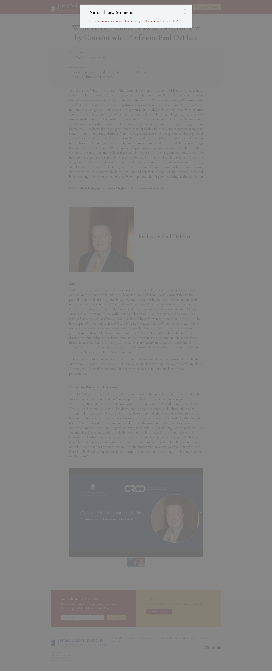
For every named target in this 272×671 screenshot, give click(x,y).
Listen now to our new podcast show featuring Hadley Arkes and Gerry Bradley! (133, 21)
